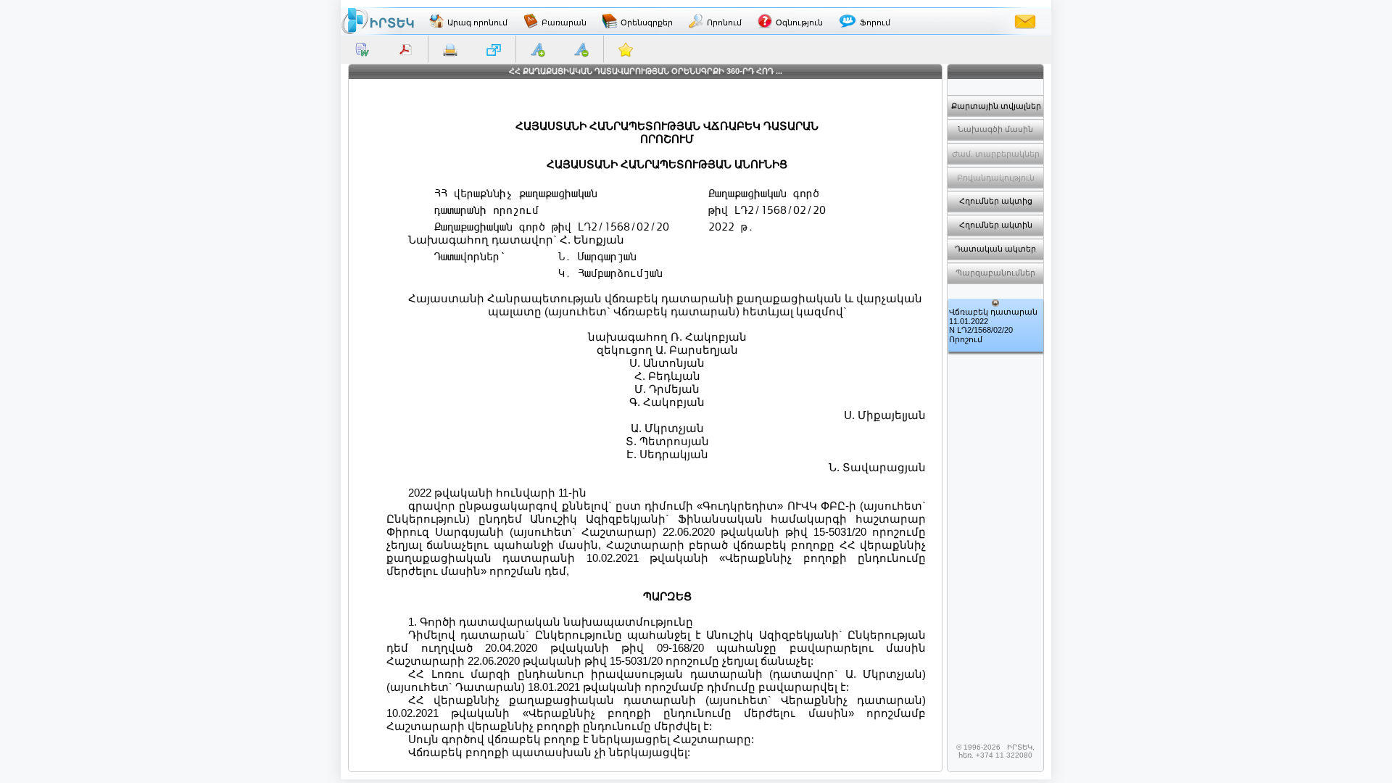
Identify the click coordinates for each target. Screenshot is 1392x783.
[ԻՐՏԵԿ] (377, 21)
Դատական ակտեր (995, 248)
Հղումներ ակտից (995, 200)
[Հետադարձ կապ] (1025, 21)
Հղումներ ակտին (995, 224)
